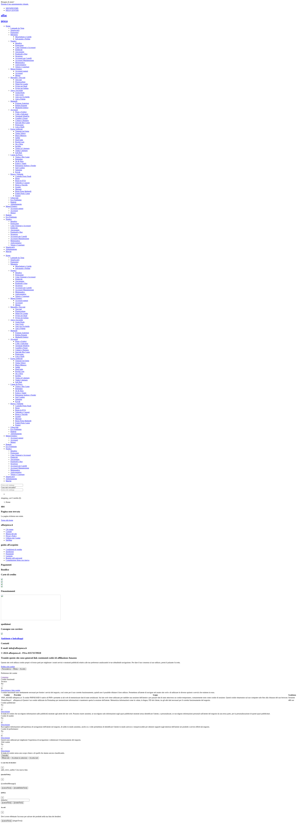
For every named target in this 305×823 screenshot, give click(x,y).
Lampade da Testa (17, 28)
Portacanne (19, 45)
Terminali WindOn (22, 116)
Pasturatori (14, 32)
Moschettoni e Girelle (23, 37)
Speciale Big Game (22, 123)
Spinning (18, 170)
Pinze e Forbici (21, 112)
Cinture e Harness (22, 120)
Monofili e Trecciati (17, 78)
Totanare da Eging (22, 131)
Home (8, 26)
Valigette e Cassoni (22, 183)
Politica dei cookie (8, 667)
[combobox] (12, 485)
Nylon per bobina (21, 88)
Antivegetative (20, 65)
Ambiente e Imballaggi (12, 638)
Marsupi (18, 189)
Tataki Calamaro (21, 151)
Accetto (22, 669)
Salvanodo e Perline (22, 39)
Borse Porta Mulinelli (23, 191)
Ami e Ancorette (16, 90)
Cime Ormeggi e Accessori (25, 48)
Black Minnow (21, 136)
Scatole (18, 187)
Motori (17, 75)
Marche (8, 251)
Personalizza (6, 669)
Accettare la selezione (19, 758)
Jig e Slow (19, 144)
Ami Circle (19, 95)
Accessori (19, 73)
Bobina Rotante (21, 105)
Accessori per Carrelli (23, 58)
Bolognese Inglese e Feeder (25, 166)
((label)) (4, 800)
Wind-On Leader (21, 84)
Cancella (5, 755)
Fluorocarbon (20, 82)
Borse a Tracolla (21, 185)
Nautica (13, 41)
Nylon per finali (21, 86)
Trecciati (18, 80)
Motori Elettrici (16, 69)
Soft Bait (18, 153)
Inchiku (18, 146)
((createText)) (18, 803)
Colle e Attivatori (21, 114)
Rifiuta (15, 669)
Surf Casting (20, 168)
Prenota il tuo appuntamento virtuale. (15, 4)
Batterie (13, 202)
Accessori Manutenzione (24, 60)
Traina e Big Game (22, 157)
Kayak (17, 172)
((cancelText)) (6, 788)
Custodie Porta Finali (23, 176)
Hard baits (19, 140)
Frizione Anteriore (22, 103)
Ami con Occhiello (22, 97)
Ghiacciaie (14, 198)
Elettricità (18, 50)
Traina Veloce (20, 133)
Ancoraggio (19, 52)
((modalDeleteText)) (20, 788)
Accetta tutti (34, 758)
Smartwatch (14, 30)
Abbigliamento (16, 204)
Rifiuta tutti (5, 758)
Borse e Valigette (16, 174)
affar (4, 15)
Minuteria (14, 35)
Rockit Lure (19, 142)
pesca (4, 21)
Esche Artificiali (16, 129)
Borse (17, 178)
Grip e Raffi (19, 127)
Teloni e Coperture (22, 67)
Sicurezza (19, 56)
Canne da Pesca (16, 155)
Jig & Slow (19, 161)
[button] (10, 690)
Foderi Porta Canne (22, 193)
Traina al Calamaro (22, 148)
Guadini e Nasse (21, 118)
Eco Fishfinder (16, 200)
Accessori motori (21, 71)
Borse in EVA (20, 181)
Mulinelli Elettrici (21, 108)
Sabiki (17, 138)
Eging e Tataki (20, 163)
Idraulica (18, 43)
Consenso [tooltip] (4, 677)
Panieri (17, 196)
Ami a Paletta (20, 99)
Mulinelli (13, 101)
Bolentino (19, 159)
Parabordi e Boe (21, 54)
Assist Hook (20, 93)
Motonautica (20, 63)
